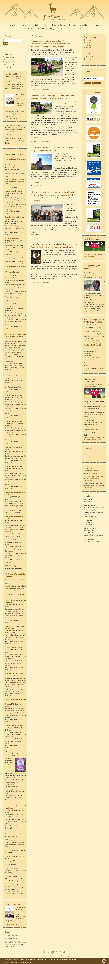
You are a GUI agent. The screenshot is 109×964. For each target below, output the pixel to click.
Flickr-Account (9, 946)
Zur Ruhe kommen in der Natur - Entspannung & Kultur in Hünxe (15, 336)
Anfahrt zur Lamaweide (92, 541)
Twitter (88, 43)
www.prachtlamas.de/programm (15, 159)
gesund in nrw (84, 25)
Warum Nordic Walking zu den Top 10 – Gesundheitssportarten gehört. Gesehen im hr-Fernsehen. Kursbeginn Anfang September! (51, 43)
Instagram (89, 48)
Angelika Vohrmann (91, 479)
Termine (97, 25)
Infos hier (94, 425)
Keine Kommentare (44, 89)
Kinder (36, 25)
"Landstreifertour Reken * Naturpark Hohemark (13, 755)
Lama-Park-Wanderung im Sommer (14, 377)
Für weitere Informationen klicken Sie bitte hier (17, 962)
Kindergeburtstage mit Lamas (93, 277)
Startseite (12, 25)
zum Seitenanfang (63, 956)
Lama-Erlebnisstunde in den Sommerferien (14, 218)
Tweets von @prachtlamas (11, 935)
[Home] (54, 21)
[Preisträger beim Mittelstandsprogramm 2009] (93, 189)
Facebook (88, 40)
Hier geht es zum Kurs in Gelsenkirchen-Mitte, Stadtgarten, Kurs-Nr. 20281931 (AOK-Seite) (94, 343)
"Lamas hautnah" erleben (13, 191)
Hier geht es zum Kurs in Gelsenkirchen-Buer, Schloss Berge (92, 360)
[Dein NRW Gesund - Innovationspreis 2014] (93, 123)
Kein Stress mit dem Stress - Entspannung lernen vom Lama (15, 674)
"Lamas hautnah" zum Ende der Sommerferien (14, 277)
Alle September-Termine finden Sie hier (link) (15, 575)
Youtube (88, 45)
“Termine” (20, 129)
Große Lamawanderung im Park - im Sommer (15, 601)
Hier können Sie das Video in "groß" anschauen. (93, 255)
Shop (52, 28)
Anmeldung (42, 28)
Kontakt (31, 28)
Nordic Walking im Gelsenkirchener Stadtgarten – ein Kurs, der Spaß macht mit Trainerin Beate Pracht (54, 245)
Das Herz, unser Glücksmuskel (69, 28)
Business (8, 60)
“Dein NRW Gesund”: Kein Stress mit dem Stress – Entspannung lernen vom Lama (53, 149)
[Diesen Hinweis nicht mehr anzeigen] (104, 962)
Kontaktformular (90, 539)
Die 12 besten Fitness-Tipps (71, 66)
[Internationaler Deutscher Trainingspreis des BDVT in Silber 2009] (93, 176)
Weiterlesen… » (35, 85)
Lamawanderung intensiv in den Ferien (15, 493)
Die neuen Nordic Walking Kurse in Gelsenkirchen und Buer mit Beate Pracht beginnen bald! (53, 97)
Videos (7, 67)
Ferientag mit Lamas (12, 238)
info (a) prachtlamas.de (11, 783)
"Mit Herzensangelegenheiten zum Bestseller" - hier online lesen (94, 438)
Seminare (72, 25)
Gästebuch (94, 474)
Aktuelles (8, 57)
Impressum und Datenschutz (48, 956)
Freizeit (46, 25)
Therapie (7, 65)
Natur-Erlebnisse (58, 25)
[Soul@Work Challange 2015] (93, 115)
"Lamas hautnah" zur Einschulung (12, 305)
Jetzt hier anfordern (11, 924)
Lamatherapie (25, 25)
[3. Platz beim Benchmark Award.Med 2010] (93, 158)
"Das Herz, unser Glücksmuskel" (94, 385)
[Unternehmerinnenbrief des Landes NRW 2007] (93, 232)
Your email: (87, 74)
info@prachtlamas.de (11, 118)
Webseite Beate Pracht (92, 57)
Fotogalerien (9, 944)
